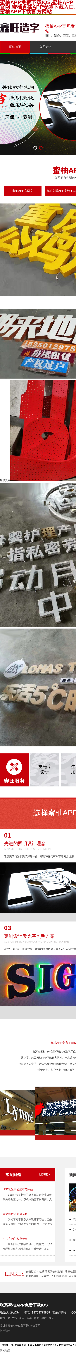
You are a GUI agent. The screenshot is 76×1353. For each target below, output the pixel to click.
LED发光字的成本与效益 (18, 1189)
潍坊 (43, 1318)
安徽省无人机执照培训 (54, 1276)
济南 (21, 1318)
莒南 (29, 1318)
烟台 (51, 1318)
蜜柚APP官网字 (22, 190)
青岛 (36, 1318)
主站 (14, 1318)
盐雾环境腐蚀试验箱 (51, 1271)
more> (44, 1174)
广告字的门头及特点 (15, 1238)
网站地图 (5, 1330)
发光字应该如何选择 (15, 1214)
